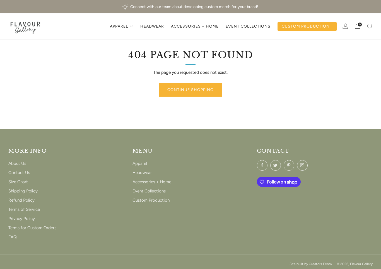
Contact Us (19, 172)
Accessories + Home (151, 181)
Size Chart (18, 181)
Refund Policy (21, 200)
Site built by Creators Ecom (311, 264)
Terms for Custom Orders (32, 227)
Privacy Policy (21, 218)
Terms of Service (24, 209)
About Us (17, 163)
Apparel (139, 163)
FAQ (12, 236)
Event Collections (149, 191)
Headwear (142, 172)
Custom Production (151, 200)
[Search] (370, 26)
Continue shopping (190, 89)
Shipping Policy (23, 191)
